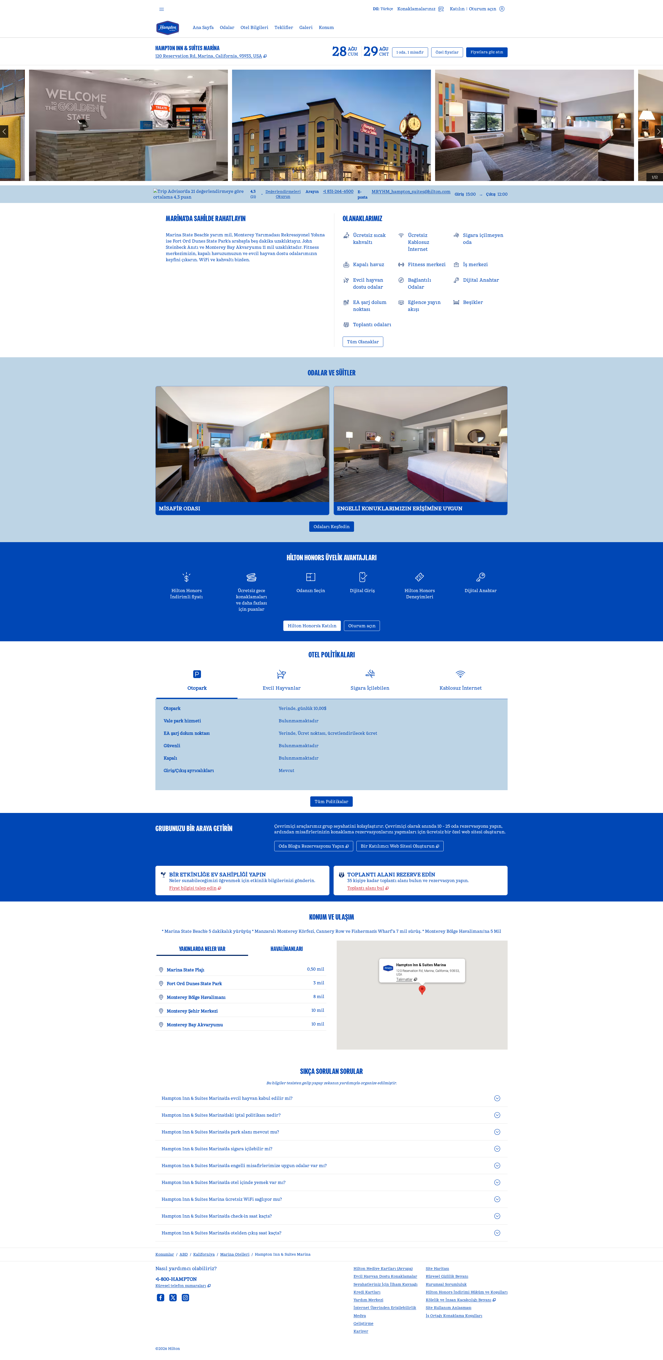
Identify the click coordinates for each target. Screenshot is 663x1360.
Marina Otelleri (234, 1254)
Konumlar (164, 1254)
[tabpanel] (331, 744)
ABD (183, 1254)
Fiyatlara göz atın (489, 51)
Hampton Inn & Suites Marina (283, 1254)
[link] (338, 191)
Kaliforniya (204, 1254)
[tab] (196, 682)
